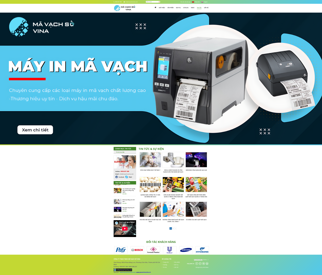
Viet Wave (205, 267)
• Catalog (164, 265)
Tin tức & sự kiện (119, 152)
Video (192, 7)
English (205, 2)
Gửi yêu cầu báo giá (185, 2)
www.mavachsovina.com (128, 272)
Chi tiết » (124, 190)
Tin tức (199, 7)
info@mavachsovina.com (131, 2)
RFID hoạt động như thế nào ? (150, 170)
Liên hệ (206, 7)
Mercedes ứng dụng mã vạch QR (196, 170)
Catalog (185, 7)
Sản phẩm (170, 7)
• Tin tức (164, 267)
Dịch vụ (178, 7)
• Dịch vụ (175, 265)
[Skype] (203, 263)
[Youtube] (207, 263)
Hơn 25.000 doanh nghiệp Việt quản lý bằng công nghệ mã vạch (173, 196)
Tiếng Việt (197, 2)
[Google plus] (200, 263)
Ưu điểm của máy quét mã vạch (196, 219)
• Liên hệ (175, 267)
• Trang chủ (165, 262)
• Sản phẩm (176, 262)
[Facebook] (196, 263)
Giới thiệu (162, 7)
